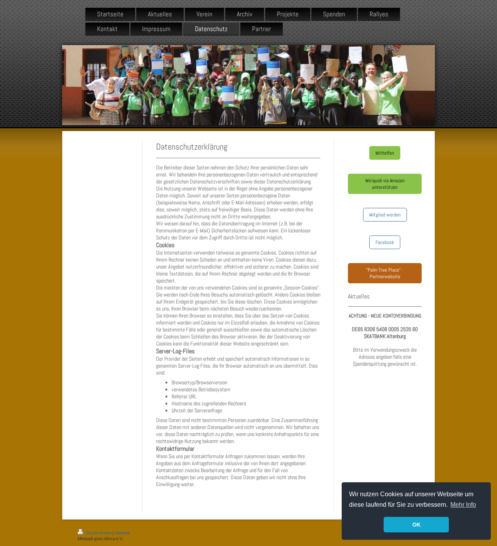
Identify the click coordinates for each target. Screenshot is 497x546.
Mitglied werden (385, 214)
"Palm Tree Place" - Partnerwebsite (384, 273)
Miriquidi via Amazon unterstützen (385, 183)
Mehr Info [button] (463, 504)
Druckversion (99, 532)
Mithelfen (384, 153)
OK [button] (416, 525)
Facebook (384, 242)
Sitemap (122, 532)
